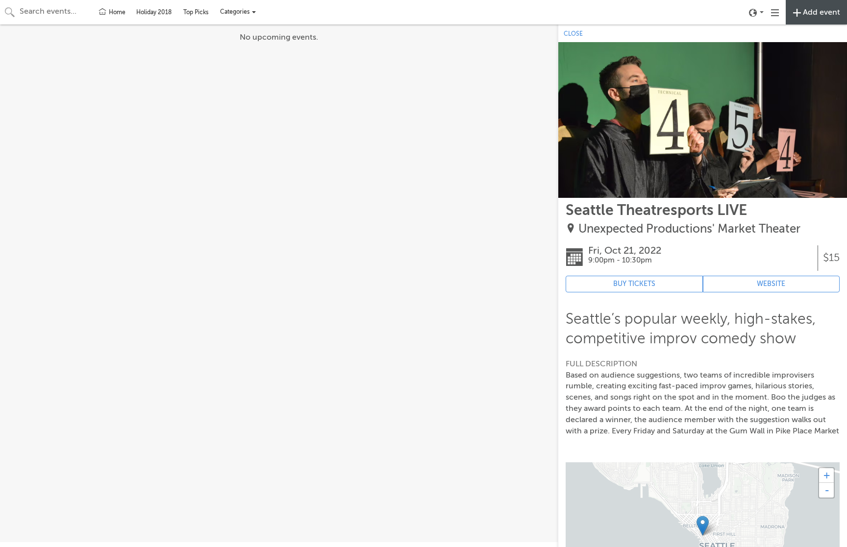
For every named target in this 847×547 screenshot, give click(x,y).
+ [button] (826, 475)
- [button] (826, 490)
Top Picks (195, 12)
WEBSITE (771, 283)
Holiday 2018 (154, 12)
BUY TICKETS (634, 283)
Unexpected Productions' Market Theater (689, 229)
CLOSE (573, 33)
